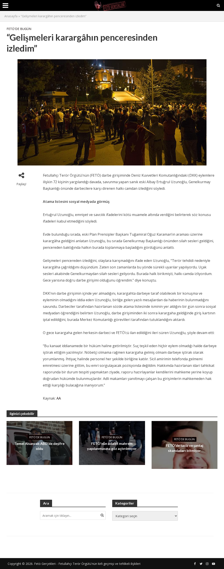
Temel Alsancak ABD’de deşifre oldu (39, 446)
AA (58, 398)
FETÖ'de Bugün (19, 29)
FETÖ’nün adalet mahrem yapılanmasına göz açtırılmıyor (112, 446)
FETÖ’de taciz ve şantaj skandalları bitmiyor (184, 447)
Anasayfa (11, 16)
